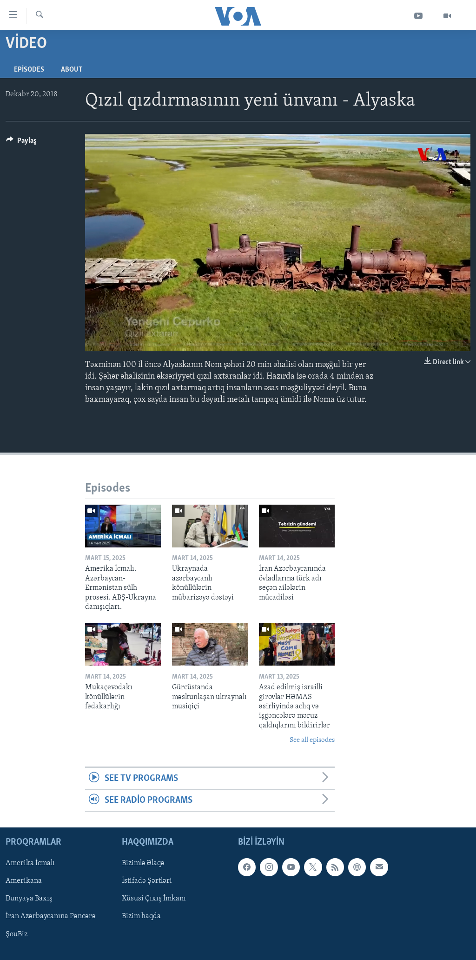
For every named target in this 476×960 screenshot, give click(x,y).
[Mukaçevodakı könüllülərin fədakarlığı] (123, 644)
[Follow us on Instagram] (269, 867)
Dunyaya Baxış (29, 899)
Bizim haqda (141, 916)
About (71, 69)
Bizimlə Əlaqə (143, 863)
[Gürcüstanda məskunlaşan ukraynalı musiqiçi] (210, 644)
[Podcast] (357, 867)
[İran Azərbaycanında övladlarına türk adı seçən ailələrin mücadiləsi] (297, 526)
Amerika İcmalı (30, 863)
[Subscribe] (379, 867)
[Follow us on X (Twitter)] (313, 867)
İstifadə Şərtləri (147, 881)
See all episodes (312, 740)
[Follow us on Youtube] (291, 867)
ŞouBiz (16, 934)
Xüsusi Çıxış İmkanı (154, 899)
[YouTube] (418, 16)
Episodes (29, 69)
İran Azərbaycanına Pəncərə (51, 916)
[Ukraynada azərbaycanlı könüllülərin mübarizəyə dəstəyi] (210, 526)
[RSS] (335, 867)
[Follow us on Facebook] (247, 867)
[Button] (21, 143)
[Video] (447, 16)
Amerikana (24, 881)
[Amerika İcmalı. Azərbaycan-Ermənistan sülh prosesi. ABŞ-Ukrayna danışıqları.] (123, 526)
